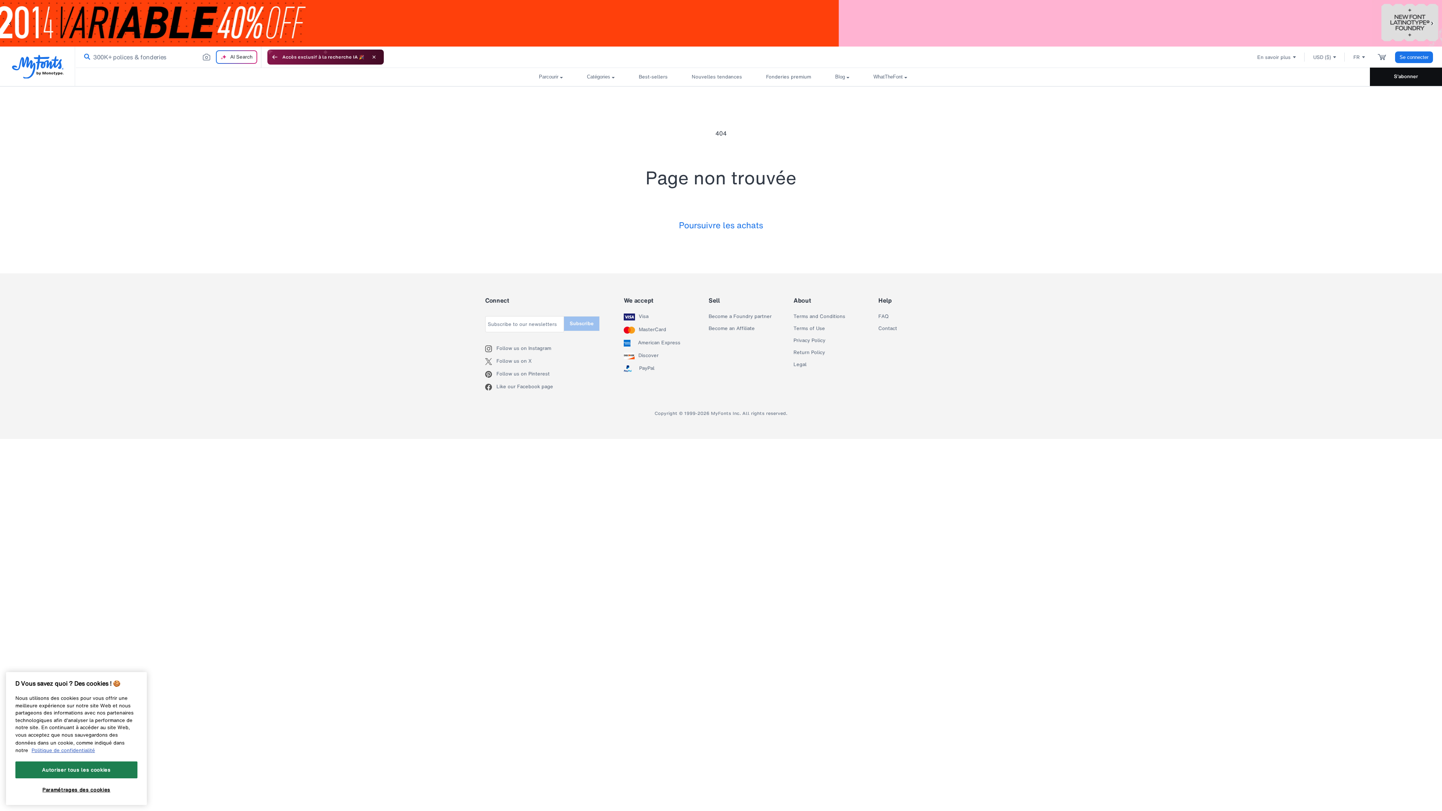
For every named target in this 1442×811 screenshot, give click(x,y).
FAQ (883, 317)
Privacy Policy (809, 341)
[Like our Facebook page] (490, 387)
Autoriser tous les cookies (76, 769)
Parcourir (548, 77)
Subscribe (582, 323)
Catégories (598, 77)
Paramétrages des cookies (76, 789)
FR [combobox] (1356, 57)
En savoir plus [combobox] (1274, 57)
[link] (85, 57)
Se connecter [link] (1414, 57)
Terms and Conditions (819, 317)
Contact (887, 329)
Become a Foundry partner (740, 317)
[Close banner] (374, 57)
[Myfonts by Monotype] (38, 66)
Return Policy (809, 353)
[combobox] (168, 57)
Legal (800, 365)
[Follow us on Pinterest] (490, 374)
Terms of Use (809, 329)
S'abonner (1406, 76)
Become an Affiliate (732, 329)
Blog (840, 77)
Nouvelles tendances (717, 76)
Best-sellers (653, 76)
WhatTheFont (888, 77)
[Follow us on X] (490, 361)
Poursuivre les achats (721, 225)
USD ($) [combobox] (1322, 57)
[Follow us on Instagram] (490, 348)
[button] (9, 23)
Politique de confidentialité (63, 750)
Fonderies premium (788, 76)
